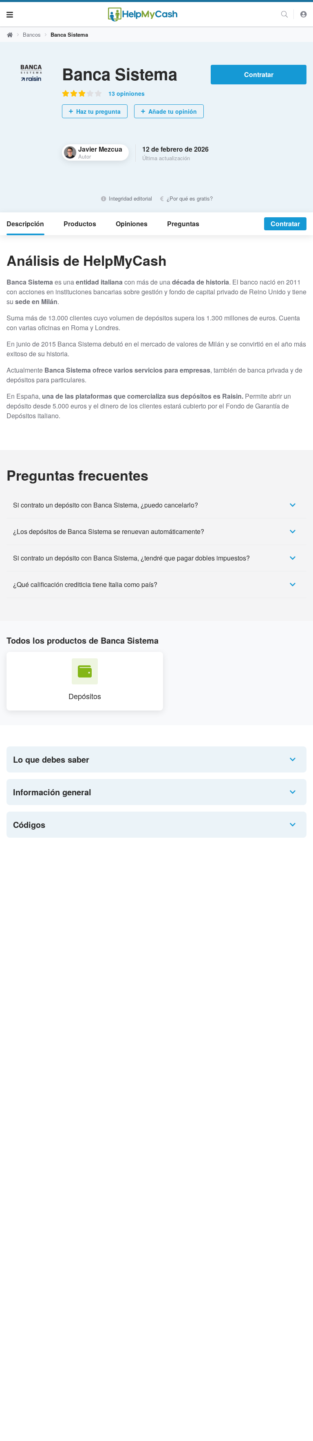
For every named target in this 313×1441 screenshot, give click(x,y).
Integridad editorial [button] (129, 198)
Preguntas (183, 223)
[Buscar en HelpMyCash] (284, 14)
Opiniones (132, 223)
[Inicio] (142, 14)
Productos (80, 223)
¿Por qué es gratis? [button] (189, 198)
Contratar (258, 74)
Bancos (32, 34)
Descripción (25, 223)
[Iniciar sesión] (303, 14)
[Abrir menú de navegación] (10, 14)
